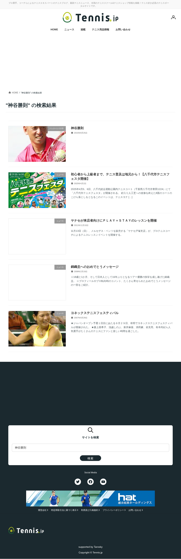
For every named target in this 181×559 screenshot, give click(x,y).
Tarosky (98, 546)
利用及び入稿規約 (89, 510)
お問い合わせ (135, 510)
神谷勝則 (77, 128)
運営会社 (42, 510)
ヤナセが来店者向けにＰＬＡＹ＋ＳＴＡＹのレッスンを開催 (114, 220)
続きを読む (164, 159)
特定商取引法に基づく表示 (64, 510)
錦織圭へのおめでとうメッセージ (95, 266)
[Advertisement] (90, 64)
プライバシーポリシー (113, 510)
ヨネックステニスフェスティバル (95, 313)
